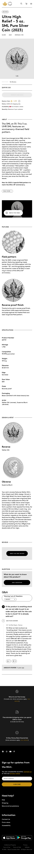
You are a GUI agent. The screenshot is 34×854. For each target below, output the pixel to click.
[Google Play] (24, 837)
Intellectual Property (10, 845)
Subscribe (17, 784)
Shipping (5, 803)
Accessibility (6, 825)
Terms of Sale (17, 847)
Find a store (6, 822)
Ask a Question (17, 582)
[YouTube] (10, 752)
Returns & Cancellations (10, 806)
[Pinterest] (14, 752)
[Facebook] (3, 752)
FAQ (3, 800)
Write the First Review (17, 553)
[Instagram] (7, 752)
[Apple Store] (9, 837)
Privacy (25, 845)
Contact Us (6, 819)
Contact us (27, 772)
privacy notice (15, 773)
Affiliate (27, 847)
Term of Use (6, 847)
